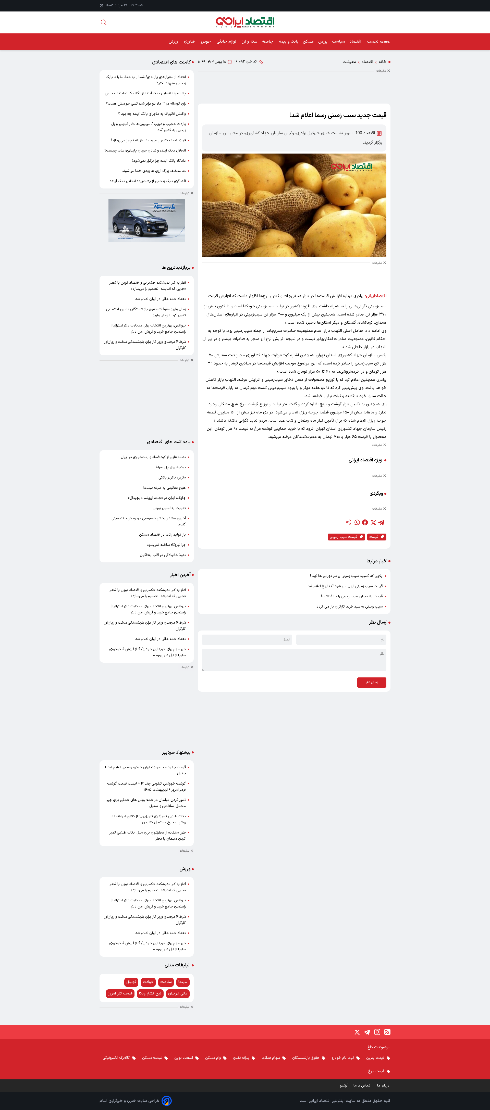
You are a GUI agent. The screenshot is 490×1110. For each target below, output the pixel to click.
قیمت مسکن (152, 1058)
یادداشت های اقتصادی (169, 442)
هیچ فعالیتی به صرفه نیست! (164, 487)
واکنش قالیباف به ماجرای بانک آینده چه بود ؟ (152, 114)
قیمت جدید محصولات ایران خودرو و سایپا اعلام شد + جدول (145, 770)
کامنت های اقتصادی (171, 62)
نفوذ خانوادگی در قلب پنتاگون (163, 555)
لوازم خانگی (227, 42)
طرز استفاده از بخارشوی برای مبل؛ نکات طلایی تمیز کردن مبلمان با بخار (147, 835)
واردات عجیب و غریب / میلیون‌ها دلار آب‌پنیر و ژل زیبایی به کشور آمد (148, 127)
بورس (322, 42)
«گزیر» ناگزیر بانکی (172, 477)
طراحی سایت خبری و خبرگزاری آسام (130, 1101)
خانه (382, 62)
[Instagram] (377, 1032)
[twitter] (373, 522)
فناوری (190, 42)
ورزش (174, 42)
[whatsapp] (357, 522)
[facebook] (365, 522)
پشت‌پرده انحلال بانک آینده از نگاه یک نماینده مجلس (145, 93)
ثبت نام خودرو (343, 1058)
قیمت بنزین (375, 1058)
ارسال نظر (371, 682)
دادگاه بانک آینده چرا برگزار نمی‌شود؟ (158, 160)
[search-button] (104, 22)
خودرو (206, 42)
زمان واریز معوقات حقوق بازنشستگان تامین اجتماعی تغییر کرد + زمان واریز (146, 312)
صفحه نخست (378, 42)
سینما (183, 982)
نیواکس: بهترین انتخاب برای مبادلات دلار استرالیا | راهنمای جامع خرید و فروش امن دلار (148, 328)
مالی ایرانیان (178, 994)
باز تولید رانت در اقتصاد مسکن (162, 534)
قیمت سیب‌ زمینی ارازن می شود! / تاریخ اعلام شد (345, 586)
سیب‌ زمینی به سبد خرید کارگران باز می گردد (349, 606)
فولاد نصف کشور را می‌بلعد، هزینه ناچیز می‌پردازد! (148, 140)
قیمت (373, 537)
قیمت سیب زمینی (343, 537)
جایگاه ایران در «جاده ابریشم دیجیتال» (157, 498)
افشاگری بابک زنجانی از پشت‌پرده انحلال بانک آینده (148, 181)
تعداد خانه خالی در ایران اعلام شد (160, 299)
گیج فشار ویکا (150, 994)
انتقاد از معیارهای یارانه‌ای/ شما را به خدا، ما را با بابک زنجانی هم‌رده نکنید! (146, 80)
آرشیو (344, 1085)
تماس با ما (362, 1085)
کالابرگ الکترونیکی (116, 1058)
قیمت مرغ (376, 1071)
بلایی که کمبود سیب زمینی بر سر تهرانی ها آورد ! (346, 576)
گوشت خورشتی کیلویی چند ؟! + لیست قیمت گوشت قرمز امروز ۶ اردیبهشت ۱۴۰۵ (146, 786)
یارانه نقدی (241, 1058)
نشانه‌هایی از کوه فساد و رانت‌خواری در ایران (153, 457)
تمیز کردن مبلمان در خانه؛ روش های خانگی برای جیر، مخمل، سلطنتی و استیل (146, 803)
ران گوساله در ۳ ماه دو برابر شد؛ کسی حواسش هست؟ (146, 103)
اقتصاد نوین (183, 1058)
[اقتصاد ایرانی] (245, 22)
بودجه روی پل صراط (170, 467)
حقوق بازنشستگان (306, 1058)
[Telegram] (367, 1032)
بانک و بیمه (288, 42)
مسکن (308, 42)
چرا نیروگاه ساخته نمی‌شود (166, 545)
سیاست (338, 42)
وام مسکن (213, 1058)
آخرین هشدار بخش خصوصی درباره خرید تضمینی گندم (149, 521)
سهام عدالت (271, 1058)
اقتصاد (356, 42)
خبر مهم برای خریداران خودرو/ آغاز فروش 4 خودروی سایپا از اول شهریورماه (147, 652)
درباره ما (383, 1085)
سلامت (166, 982)
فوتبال (131, 982)
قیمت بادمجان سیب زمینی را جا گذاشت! (352, 596)
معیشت (349, 62)
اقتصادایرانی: (375, 296)
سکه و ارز (250, 42)
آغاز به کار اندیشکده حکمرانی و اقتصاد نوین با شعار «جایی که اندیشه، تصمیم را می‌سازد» (147, 286)
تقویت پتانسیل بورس (169, 508)
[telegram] (381, 522)
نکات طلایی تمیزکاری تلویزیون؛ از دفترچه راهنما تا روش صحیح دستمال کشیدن (148, 819)
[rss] (387, 1032)
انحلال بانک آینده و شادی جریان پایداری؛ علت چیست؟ (145, 150)
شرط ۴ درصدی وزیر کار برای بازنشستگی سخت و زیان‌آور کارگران (145, 345)
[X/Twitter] (357, 1032)
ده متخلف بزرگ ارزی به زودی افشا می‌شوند (154, 171)
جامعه (268, 42)
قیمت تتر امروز (120, 994)
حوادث (148, 982)
